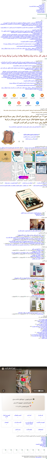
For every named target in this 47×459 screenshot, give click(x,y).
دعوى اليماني (30, 25)
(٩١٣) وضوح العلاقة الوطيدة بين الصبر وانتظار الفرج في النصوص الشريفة (26, 252)
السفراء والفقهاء (14, 31)
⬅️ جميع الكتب (44, 439)
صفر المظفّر (34, 48)
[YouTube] (41, 14)
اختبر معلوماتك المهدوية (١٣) (22, 38)
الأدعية (40, 27)
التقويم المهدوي (39, 47)
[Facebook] (46, 14)
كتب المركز (38, 22)
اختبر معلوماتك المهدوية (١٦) (27, 76)
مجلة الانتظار (42, 8)
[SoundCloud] (40, 14)
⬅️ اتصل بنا (44, 446)
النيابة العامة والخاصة (42, 333)
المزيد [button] (41, 51)
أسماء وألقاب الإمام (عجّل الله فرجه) (39, 335)
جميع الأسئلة (13, 32)
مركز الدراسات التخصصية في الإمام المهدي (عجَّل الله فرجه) (18, 237)
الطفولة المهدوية (38, 40)
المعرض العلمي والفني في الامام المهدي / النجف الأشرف (29, 230)
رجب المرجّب (13, 48)
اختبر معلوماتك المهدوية (37, 33)
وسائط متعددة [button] (39, 64)
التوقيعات (8, 24)
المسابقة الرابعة (20, 46)
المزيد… (31, 39)
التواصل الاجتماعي (41, 12)
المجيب (32, 237)
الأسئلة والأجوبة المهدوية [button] (37, 66)
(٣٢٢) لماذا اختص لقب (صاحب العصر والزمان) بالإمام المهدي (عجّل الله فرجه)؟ (25, 126)
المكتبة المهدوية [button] (39, 60)
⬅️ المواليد (45, 442)
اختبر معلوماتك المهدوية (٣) (14, 34)
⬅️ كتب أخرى (44, 438)
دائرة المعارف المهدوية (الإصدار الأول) (31, 134)
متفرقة (18, 32)
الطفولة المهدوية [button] (38, 79)
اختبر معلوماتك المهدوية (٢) (25, 34)
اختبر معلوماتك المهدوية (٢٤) (13, 78)
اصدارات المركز (27, 43)
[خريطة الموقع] (37, 14)
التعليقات (17, 236)
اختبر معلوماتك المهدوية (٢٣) (24, 78)
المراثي (22, 27)
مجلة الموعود (42, 5)
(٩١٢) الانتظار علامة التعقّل (35, 256)
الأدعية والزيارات (16, 24)
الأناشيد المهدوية (24, 41)
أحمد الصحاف (37, 214)
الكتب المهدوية (44, 319)
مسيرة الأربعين (41, 7)
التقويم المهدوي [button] (39, 86)
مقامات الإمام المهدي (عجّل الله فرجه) (39, 334)
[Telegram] (45, 14)
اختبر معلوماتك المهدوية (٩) (27, 36)
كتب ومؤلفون (44, 337)
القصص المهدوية (32, 41)
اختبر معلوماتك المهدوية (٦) (20, 35)
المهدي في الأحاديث (11, 62)
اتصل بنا (40, 50)
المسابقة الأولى (39, 46)
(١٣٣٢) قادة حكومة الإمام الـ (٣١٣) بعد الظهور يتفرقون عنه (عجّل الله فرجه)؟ (19, 147)
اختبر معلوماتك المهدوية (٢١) (7, 77)
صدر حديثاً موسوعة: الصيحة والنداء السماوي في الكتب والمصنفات (27, 278)
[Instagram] (42, 14)
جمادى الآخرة (19, 48)
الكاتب (42, 251)
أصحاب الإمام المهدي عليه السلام (25, 31)
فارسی (43, 3)
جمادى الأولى (24, 48)
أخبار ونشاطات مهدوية (8, 43)
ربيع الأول (29, 48)
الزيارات (35, 27)
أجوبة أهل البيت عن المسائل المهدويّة (28, 24)
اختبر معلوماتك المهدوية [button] (37, 70)
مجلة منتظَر (39, 41)
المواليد (17, 27)
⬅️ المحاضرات (44, 440)
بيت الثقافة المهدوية (41, 9)
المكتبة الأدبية (37, 25)
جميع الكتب (24, 25)
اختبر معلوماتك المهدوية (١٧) (15, 76)
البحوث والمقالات (24, 22)
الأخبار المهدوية (39, 42)
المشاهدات (25, 236)
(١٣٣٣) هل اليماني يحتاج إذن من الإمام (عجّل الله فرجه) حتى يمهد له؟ (27, 238)
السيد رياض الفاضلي (36, 251)
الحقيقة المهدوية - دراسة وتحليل (26, 182)
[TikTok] (39, 14)
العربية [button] (43, 0)
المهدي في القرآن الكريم (14, 22)
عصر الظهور (32, 32)
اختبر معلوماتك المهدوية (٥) (31, 35)
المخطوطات (19, 63)
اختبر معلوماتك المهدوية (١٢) (34, 38)
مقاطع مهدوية (16, 65)
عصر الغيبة (39, 32)
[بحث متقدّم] (34, 18)
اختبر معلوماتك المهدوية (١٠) (16, 36)
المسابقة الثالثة (26, 46)
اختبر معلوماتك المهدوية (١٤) (11, 38)
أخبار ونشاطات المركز (36, 43)
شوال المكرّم (36, 49)
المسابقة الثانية (32, 46)
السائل (42, 237)
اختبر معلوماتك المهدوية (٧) (9, 35)
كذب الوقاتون (12, 182)
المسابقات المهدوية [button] (38, 84)
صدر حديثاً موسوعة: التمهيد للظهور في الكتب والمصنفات (29, 312)
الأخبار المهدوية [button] (39, 81)
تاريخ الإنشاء (36, 236)
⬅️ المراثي (45, 441)
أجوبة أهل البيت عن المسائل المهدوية (39, 326)
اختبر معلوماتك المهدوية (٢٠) (19, 77)
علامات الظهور (5, 31)
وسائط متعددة (39, 26)
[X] (44, 14)
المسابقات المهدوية (38, 45)
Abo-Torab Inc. (39, 457)
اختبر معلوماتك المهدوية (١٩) (31, 77)
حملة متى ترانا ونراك (40, 10)
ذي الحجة (27, 49)
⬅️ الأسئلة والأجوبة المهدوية (41, 444)
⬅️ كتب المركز (44, 437)
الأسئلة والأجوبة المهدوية (37, 29)
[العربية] (45, 58)
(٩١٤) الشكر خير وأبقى (36, 249)
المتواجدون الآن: (44, 317)
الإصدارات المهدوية (18, 43)
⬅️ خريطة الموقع (43, 445)
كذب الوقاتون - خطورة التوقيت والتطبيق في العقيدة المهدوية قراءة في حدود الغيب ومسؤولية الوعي (23, 185)
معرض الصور (11, 27)
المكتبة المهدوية (39, 21)
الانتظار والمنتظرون (37, 31)
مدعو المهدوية (24, 32)
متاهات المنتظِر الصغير (36, 295)
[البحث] (33, 18)
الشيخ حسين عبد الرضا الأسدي (29, 136)
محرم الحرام (39, 48)
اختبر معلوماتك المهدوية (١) (36, 34)
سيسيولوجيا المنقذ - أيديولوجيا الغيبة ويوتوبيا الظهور (31, 212)
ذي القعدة (31, 49)
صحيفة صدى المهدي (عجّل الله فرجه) (37, 6)
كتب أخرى (32, 22)
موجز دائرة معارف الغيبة (42, 332)
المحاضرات (28, 27)
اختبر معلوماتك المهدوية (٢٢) (36, 78)
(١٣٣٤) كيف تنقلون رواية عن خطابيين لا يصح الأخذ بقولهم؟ (29, 235)
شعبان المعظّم (7, 48)
